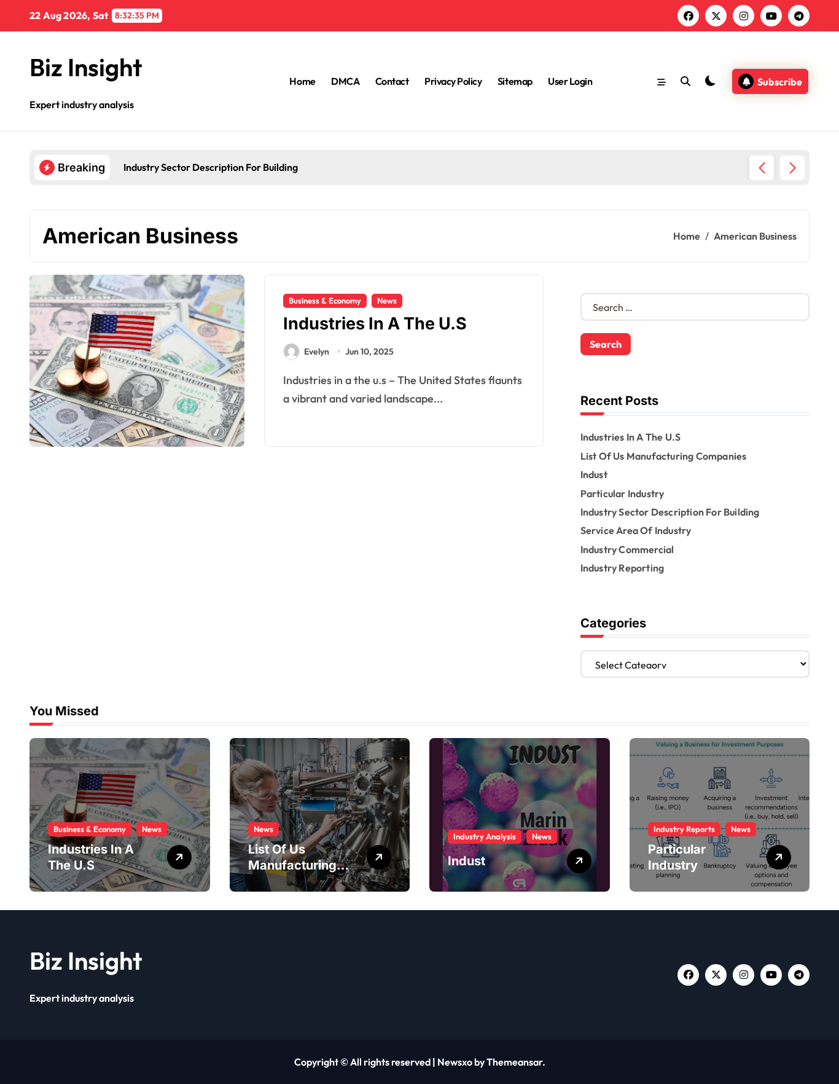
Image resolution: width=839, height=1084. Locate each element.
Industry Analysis (484, 836)
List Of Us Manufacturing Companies (663, 456)
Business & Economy (325, 300)
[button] (792, 167)
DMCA (345, 81)
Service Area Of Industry (636, 530)
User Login (570, 81)
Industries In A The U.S (375, 323)
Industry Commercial (627, 549)
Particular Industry (622, 493)
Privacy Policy (453, 81)
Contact (392, 81)
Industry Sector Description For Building (670, 512)
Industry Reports (684, 829)
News (387, 300)
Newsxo (454, 1062)
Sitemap (515, 81)
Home (302, 81)
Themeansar (514, 1062)
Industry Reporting (622, 568)
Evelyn (316, 351)
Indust (593, 474)
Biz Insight (85, 67)
